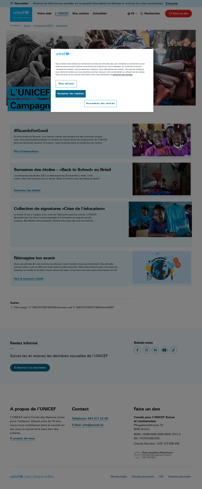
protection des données (123, 75)
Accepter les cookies (70, 94)
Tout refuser (66, 84)
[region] (102, 80)
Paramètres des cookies (100, 103)
